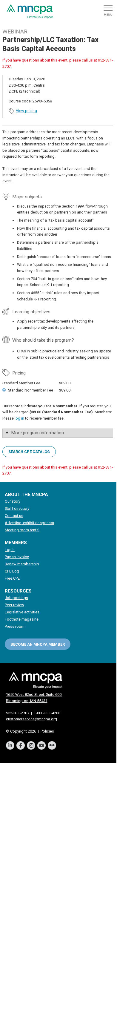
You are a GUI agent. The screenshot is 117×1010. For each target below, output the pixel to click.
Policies (47, 731)
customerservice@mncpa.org (31, 719)
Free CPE (12, 578)
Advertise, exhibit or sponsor (29, 523)
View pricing (26, 111)
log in (19, 418)
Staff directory (17, 508)
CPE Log (12, 571)
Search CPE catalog (29, 451)
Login (10, 549)
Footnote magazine (22, 619)
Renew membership (22, 564)
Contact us (14, 515)
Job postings (16, 597)
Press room (14, 626)
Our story (12, 501)
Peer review (14, 605)
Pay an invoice (17, 557)
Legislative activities (22, 612)
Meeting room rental (22, 530)
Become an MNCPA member (37, 644)
